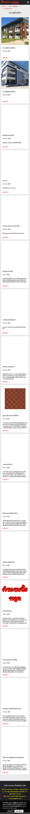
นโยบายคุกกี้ (13, 808)
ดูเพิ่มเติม (5, 58)
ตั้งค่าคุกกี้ (10, 811)
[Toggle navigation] (28, 2)
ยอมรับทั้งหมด (18, 811)
